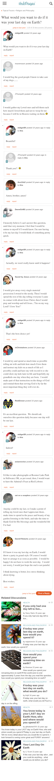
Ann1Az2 (22, 182)
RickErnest (20, 401)
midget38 (19, 33)
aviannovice (20, 462)
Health (26, 603)
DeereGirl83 (20, 209)
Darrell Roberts (21, 539)
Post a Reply (44, 593)
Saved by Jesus (22, 277)
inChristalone (21, 348)
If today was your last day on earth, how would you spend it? (33, 633)
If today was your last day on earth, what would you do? (35, 688)
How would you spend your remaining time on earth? (34, 659)
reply (5, 55)
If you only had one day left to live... (34, 607)
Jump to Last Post (19, 28)
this (21, 131)
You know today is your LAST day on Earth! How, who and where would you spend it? (34, 716)
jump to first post (28, 593)
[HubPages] (27, 4)
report (12, 55)
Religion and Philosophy (35, 625)
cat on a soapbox (23, 495)
